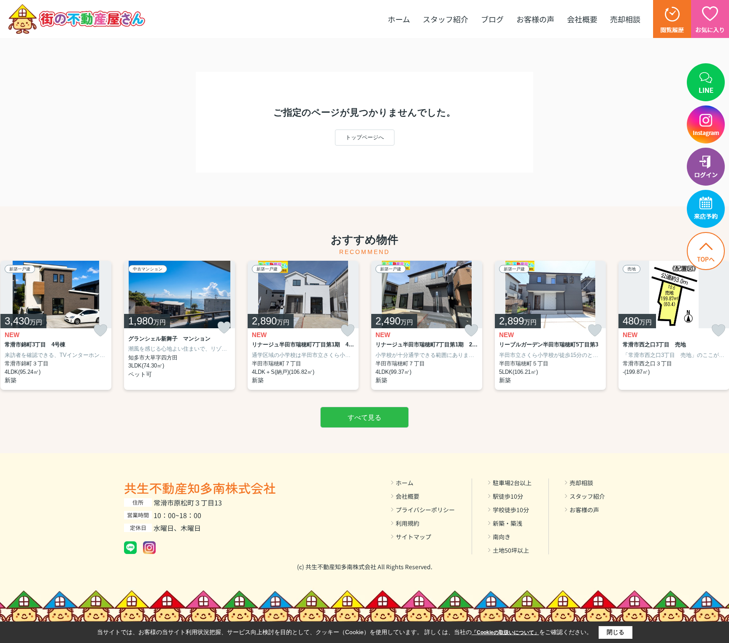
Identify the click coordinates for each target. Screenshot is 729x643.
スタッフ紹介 (445, 19)
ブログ (492, 19)
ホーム (399, 19)
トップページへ (365, 137)
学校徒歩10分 (511, 509)
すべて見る (364, 417)
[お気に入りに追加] (100, 330)
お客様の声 (535, 19)
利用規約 (407, 523)
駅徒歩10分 (508, 496)
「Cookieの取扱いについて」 (505, 632)
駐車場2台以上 (512, 482)
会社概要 (582, 19)
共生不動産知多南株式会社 (200, 487)
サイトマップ (413, 536)
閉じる (615, 632)
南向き (501, 536)
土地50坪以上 (511, 550)
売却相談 (625, 19)
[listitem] (179, 325)
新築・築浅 (507, 523)
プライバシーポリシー (425, 509)
